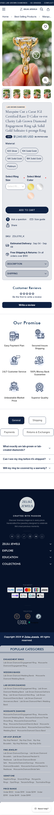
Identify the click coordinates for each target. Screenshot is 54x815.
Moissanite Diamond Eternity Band (23, 724)
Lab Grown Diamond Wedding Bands (18, 675)
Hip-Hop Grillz (35, 743)
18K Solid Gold (34, 158)
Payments (9, 432)
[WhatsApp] (42, 536)
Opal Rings (14, 782)
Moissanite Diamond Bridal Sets (27, 769)
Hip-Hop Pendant (10, 740)
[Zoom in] (45, 80)
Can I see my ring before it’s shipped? (24, 459)
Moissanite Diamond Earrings (21, 763)
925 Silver (12, 151)
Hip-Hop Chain (26, 740)
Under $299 (31, 792)
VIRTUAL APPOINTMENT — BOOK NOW (27, 3)
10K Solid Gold (29, 151)
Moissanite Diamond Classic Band (31, 730)
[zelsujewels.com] (28, 9)
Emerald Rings (24, 779)
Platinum (11, 166)
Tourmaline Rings (43, 782)
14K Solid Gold (14, 158)
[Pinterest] (30, 536)
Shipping (37, 420)
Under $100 (8, 792)
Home (5, 16)
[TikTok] (24, 536)
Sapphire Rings (9, 779)
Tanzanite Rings (27, 782)
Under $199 (19, 792)
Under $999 (26, 795)
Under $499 (14, 795)
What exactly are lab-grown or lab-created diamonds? (22, 448)
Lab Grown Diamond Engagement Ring (19, 662)
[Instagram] (18, 536)
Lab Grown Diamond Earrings (15, 753)
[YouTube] (36, 536)
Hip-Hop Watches (20, 743)
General (16, 420)
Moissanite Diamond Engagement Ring (20, 714)
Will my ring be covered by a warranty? (25, 468)
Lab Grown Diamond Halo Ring (22, 695)
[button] (48, 9)
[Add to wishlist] (45, 26)
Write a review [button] (27, 304)
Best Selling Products (25, 16)
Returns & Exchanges (38, 432)
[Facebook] (12, 536)
